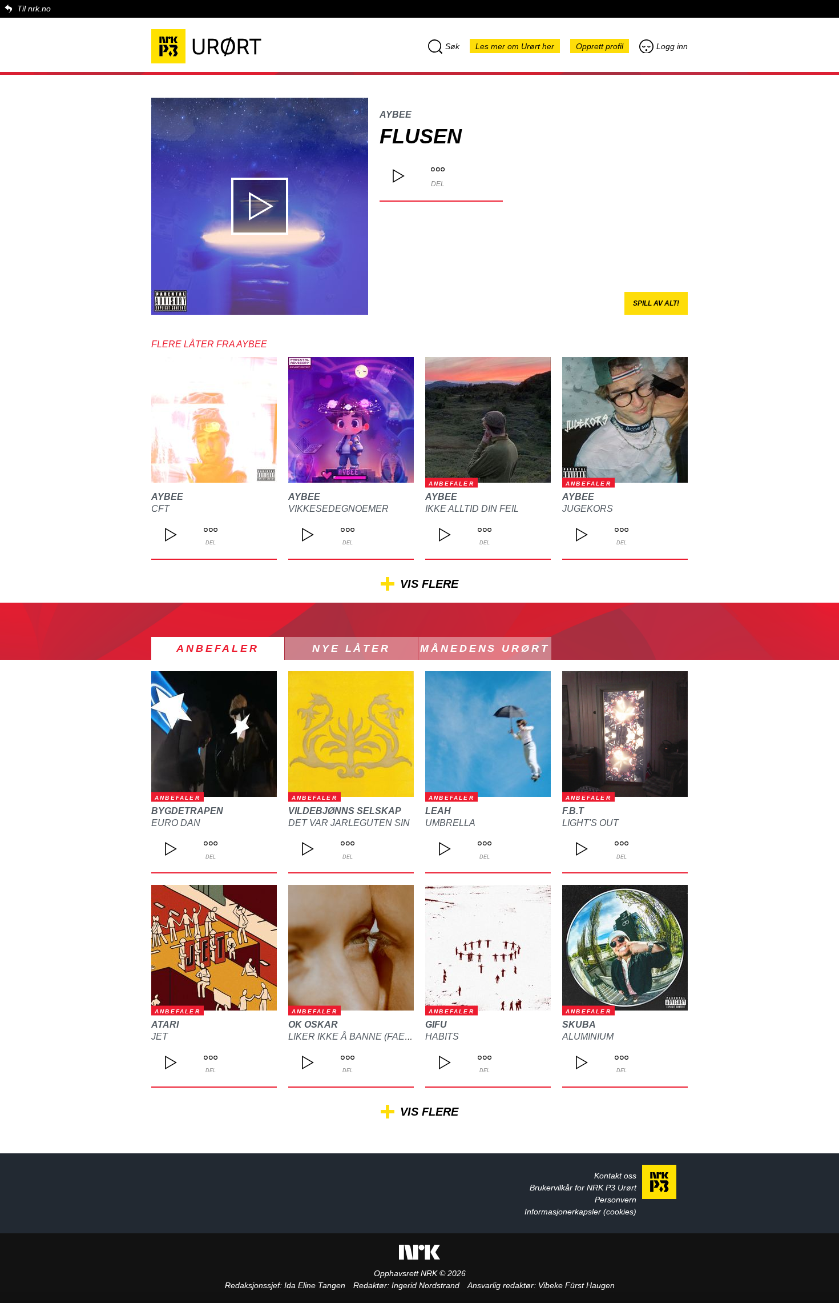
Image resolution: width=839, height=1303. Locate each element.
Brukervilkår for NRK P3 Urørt (583, 1187)
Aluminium (588, 1036)
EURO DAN (175, 823)
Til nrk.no (34, 8)
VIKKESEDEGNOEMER (338, 509)
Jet (159, 1036)
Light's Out (590, 823)
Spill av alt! (656, 303)
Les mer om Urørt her (514, 46)
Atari (165, 1024)
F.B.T (573, 811)
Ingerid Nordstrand (425, 1285)
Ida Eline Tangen (314, 1285)
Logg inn (672, 46)
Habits (442, 1036)
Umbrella (450, 823)
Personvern (615, 1199)
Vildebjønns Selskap (344, 811)
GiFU (436, 1024)
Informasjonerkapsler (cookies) (580, 1211)
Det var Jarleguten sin (349, 823)
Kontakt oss (615, 1175)
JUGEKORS (587, 509)
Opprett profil (599, 46)
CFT (160, 509)
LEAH (438, 811)
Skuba (579, 1024)
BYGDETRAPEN (187, 811)
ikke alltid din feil (472, 509)
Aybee (396, 114)
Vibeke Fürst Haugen (576, 1285)
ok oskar (313, 1024)
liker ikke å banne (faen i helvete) (375, 1036)
